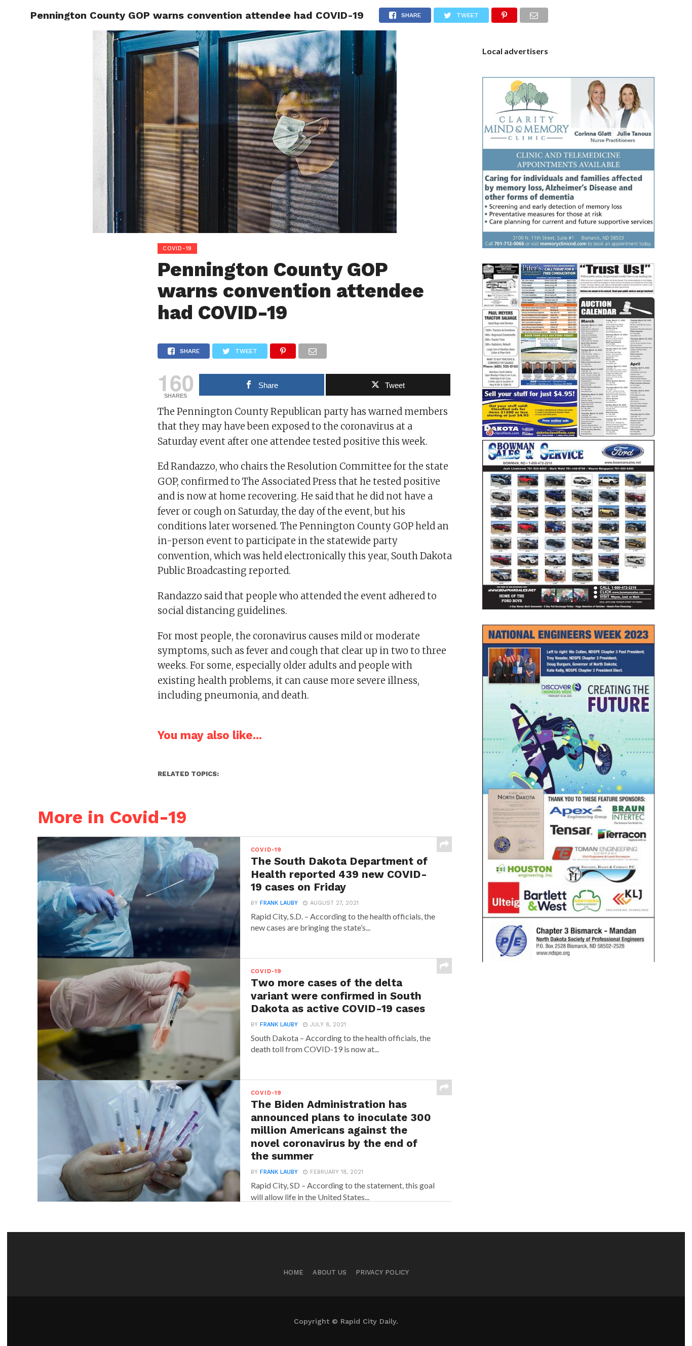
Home (293, 1272)
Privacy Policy (382, 1272)
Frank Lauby (279, 903)
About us (330, 1272)
